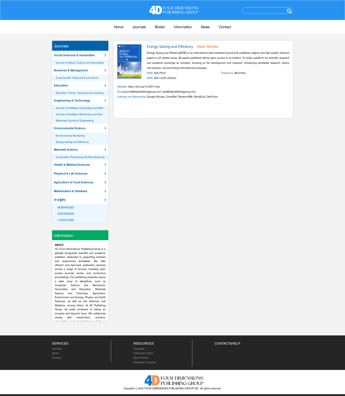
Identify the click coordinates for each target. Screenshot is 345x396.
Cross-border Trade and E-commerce (77, 77)
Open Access (140, 357)
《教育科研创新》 (66, 207)
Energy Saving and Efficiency (72, 142)
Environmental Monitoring (70, 135)
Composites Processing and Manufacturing (80, 157)
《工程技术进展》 (66, 220)
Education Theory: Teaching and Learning (80, 93)
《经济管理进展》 (66, 213)
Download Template (144, 362)
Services (60, 343)
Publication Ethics (143, 353)
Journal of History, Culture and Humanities (80, 62)
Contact (225, 26)
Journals (139, 26)
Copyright (138, 348)
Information (183, 26)
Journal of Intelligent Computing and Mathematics (82, 108)
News (205, 26)
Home (118, 26)
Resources (143, 343)
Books (160, 26)
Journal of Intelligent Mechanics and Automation (82, 114)
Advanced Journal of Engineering (74, 120)
